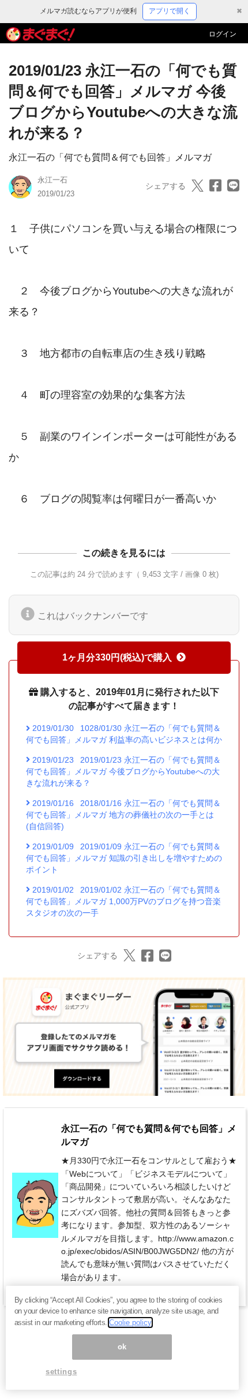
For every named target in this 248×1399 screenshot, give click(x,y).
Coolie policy (130, 1322)
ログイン (222, 34)
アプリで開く (169, 11)
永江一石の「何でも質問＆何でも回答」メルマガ (110, 157)
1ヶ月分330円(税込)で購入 (117, 657)
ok (122, 1346)
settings (61, 1371)
